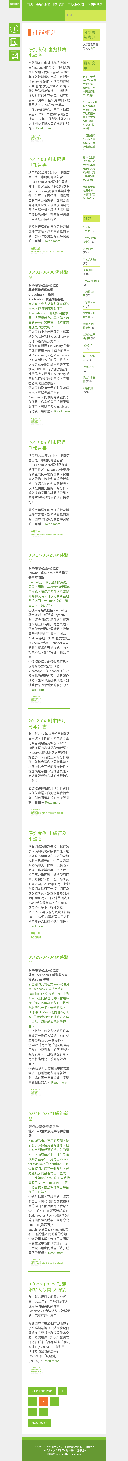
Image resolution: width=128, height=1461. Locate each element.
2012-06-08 (35, 418)
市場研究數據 (76, 4)
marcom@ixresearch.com (68, 1454)
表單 (92, 48)
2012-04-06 (35, 1089)
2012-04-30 (35, 809)
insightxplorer (36, 137)
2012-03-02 (35, 1368)
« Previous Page (42, 1390)
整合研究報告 (36, 139)
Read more (43, 128)
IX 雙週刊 (88, 270)
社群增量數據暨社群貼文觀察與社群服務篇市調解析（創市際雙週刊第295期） (89, 168)
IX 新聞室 (88, 248)
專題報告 (88, 345)
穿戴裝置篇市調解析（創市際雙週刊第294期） (89, 194)
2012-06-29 (35, 248)
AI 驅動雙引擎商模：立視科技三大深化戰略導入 (89, 143)
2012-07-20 (35, 135)
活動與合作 (89, 367)
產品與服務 (43, 4)
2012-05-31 (35, 531)
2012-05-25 (35, 697)
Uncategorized (91, 281)
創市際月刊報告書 (38, 252)
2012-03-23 (35, 1260)
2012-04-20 (35, 933)
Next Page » (39, 1422)
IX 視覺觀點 (95, 4)
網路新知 (60, 252)
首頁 (30, 4)
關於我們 (58, 4)
